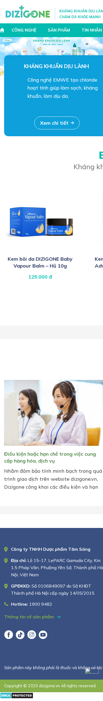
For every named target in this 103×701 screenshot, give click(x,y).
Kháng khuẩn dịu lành (56, 66)
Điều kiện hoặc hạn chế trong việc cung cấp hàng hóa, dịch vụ (50, 457)
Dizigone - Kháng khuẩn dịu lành (28, 11)
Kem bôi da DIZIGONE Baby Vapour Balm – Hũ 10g (40, 262)
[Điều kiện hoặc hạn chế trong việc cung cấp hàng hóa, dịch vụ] (53, 447)
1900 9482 (40, 604)
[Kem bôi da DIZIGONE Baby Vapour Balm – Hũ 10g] (40, 250)
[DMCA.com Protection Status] (16, 697)
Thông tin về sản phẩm (29, 616)
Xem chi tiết (54, 123)
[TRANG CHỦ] (2, 30)
